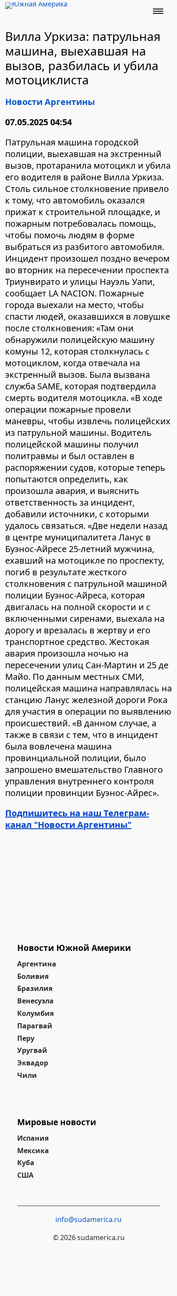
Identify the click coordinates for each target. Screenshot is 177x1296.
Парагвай (34, 1026)
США (25, 1175)
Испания (33, 1138)
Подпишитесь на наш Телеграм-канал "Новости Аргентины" (77, 818)
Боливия (33, 976)
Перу (25, 1038)
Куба (25, 1162)
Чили (27, 1075)
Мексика (33, 1150)
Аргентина (36, 964)
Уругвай (32, 1050)
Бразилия (34, 988)
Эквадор (32, 1063)
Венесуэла (35, 1001)
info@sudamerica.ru (88, 1219)
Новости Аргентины (50, 102)
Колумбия (35, 1013)
